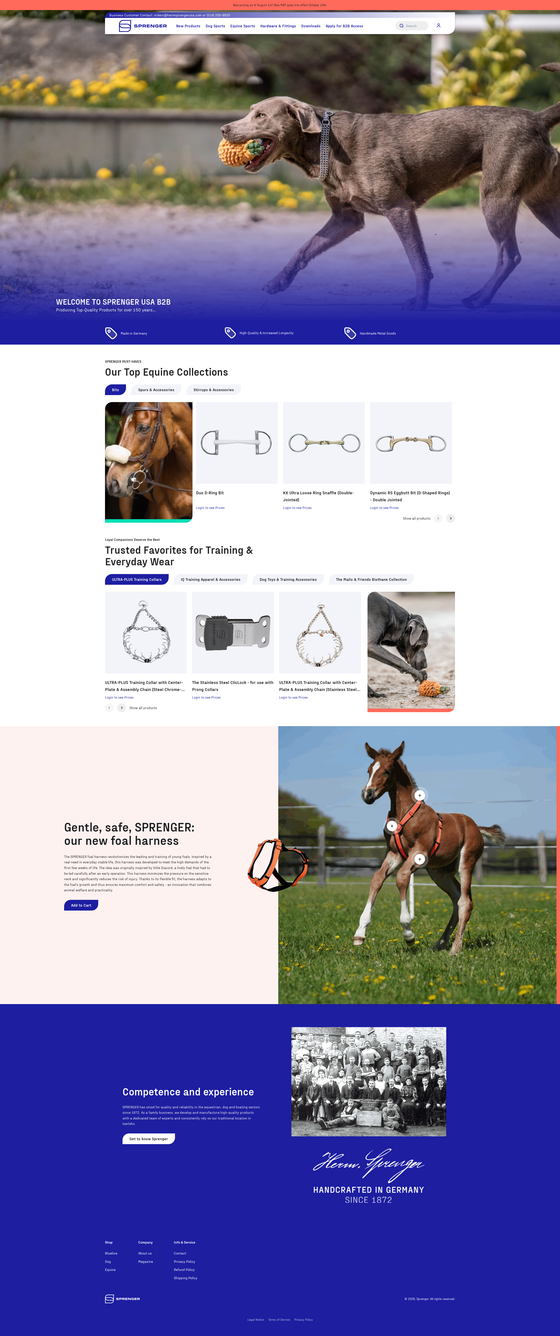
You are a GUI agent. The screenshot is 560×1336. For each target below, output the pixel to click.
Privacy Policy (184, 1261)
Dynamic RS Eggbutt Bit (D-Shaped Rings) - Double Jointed (410, 496)
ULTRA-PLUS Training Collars (137, 579)
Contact (180, 1253)
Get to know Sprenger (149, 1138)
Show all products (416, 518)
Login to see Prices (210, 507)
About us (145, 1253)
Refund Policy (184, 1269)
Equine (110, 1269)
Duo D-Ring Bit (210, 492)
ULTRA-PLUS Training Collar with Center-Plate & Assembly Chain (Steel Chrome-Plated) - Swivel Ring (144, 686)
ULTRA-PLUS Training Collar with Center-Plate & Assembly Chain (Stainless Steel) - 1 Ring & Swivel (319, 686)
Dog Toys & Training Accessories (288, 579)
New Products (188, 25)
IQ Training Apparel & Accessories (210, 579)
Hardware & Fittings (278, 25)
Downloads (310, 25)
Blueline (111, 1253)
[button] (438, 25)
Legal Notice (255, 1319)
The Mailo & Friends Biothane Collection (371, 579)
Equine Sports (242, 25)
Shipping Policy (185, 1278)
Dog (108, 1261)
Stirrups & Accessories (214, 389)
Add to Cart (81, 905)
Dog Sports (215, 25)
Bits (115, 389)
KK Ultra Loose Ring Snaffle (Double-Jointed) (318, 496)
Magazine (145, 1261)
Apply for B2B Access (344, 25)
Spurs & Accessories (156, 389)
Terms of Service (279, 1319)
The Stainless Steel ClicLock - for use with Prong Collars (232, 686)
